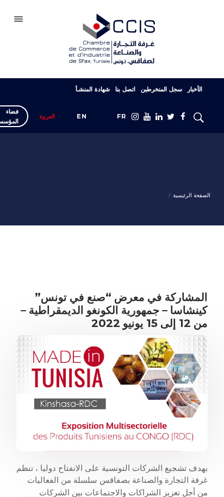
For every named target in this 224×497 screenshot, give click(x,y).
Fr (121, 116)
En (82, 116)
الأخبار (195, 89)
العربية (47, 116)
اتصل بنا (125, 89)
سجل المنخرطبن (161, 89)
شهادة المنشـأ (93, 89)
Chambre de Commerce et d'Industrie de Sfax (112, 39)
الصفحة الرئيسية (191, 195)
